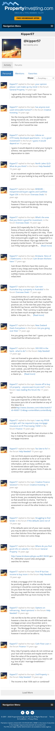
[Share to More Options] (32, 712)
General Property (17, 89)
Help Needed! (45, 166)
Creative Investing (37, 485)
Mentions (19, 73)
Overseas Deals (37, 194)
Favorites (32, 73)
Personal (7, 73)
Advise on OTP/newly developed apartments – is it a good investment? (30, 138)
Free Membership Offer (27, 18)
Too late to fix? (41, 448)
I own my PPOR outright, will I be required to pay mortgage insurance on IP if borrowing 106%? (29, 423)
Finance (19, 429)
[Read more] (46, 246)
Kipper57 (14, 84)
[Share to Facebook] (22, 712)
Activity (7, 65)
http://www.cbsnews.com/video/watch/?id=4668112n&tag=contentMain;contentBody (31, 408)
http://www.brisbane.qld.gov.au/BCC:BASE (30, 556)
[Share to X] (27, 712)
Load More (27, 692)
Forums (18, 65)
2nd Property (41, 674)
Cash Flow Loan (42, 644)
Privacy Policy (33, 719)
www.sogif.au (46, 727)
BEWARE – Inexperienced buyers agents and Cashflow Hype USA (28, 192)
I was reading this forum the (28, 390)
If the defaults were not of (38, 521)
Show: (31, 78)
